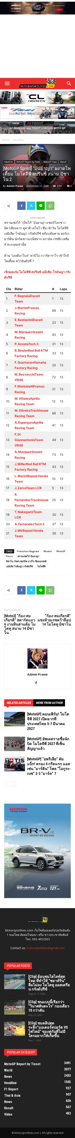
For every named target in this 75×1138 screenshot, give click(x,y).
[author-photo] (38, 668)
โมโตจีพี (41, 566)
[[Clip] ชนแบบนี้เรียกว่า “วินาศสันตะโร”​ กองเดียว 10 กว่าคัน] (14, 1007)
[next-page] (13, 784)
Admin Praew (15, 185)
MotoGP (60, 551)
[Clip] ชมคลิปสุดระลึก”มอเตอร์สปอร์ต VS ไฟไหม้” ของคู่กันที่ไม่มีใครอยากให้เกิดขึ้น (48, 1029)
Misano (48, 551)
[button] (69, 83)
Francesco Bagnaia (28, 551)
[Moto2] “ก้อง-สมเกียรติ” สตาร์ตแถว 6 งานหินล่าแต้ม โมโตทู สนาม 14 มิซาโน (20, 624)
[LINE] (40, 206)
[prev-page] (6, 784)
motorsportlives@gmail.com (45, 948)
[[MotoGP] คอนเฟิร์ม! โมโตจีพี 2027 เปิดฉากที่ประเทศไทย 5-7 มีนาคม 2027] (14, 719)
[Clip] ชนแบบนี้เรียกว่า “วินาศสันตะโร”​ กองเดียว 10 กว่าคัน (48, 1006)
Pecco (9, 556)
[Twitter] (31, 206)
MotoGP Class (50, 161)
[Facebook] (21, 206)
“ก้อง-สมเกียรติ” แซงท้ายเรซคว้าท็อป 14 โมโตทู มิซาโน (54, 620)
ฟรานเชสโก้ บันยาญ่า (28, 556)
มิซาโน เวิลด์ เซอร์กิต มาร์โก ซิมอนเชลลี (26, 561)
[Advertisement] (37, 47)
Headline (18, 140)
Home (5, 140)
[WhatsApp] (50, 206)
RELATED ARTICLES (19, 703)
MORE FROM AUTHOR (49, 703)
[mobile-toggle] (7, 83)
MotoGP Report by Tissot (28, 161)
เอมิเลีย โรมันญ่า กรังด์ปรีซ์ (19, 566)
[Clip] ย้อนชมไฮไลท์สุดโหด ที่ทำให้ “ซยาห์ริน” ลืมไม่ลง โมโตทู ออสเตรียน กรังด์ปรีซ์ (49, 982)
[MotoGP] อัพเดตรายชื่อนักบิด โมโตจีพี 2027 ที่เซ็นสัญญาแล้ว (48, 744)
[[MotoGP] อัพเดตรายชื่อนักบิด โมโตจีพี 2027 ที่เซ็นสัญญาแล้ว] (14, 744)
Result (63, 161)
